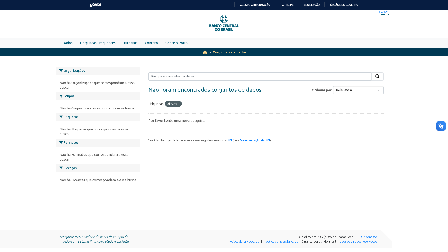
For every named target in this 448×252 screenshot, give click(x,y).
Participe (287, 5)
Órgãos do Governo (344, 5)
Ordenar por (322, 90)
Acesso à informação (255, 5)
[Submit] (377, 76)
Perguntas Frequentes (98, 43)
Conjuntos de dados (230, 52)
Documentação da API (255, 140)
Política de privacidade (243, 241)
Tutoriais (130, 43)
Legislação (312, 5)
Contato (151, 43)
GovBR (96, 5)
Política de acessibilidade (281, 241)
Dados (68, 43)
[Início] (205, 52)
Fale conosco (368, 236)
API (229, 140)
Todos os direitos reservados (357, 241)
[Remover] (178, 104)
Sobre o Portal (177, 43)
